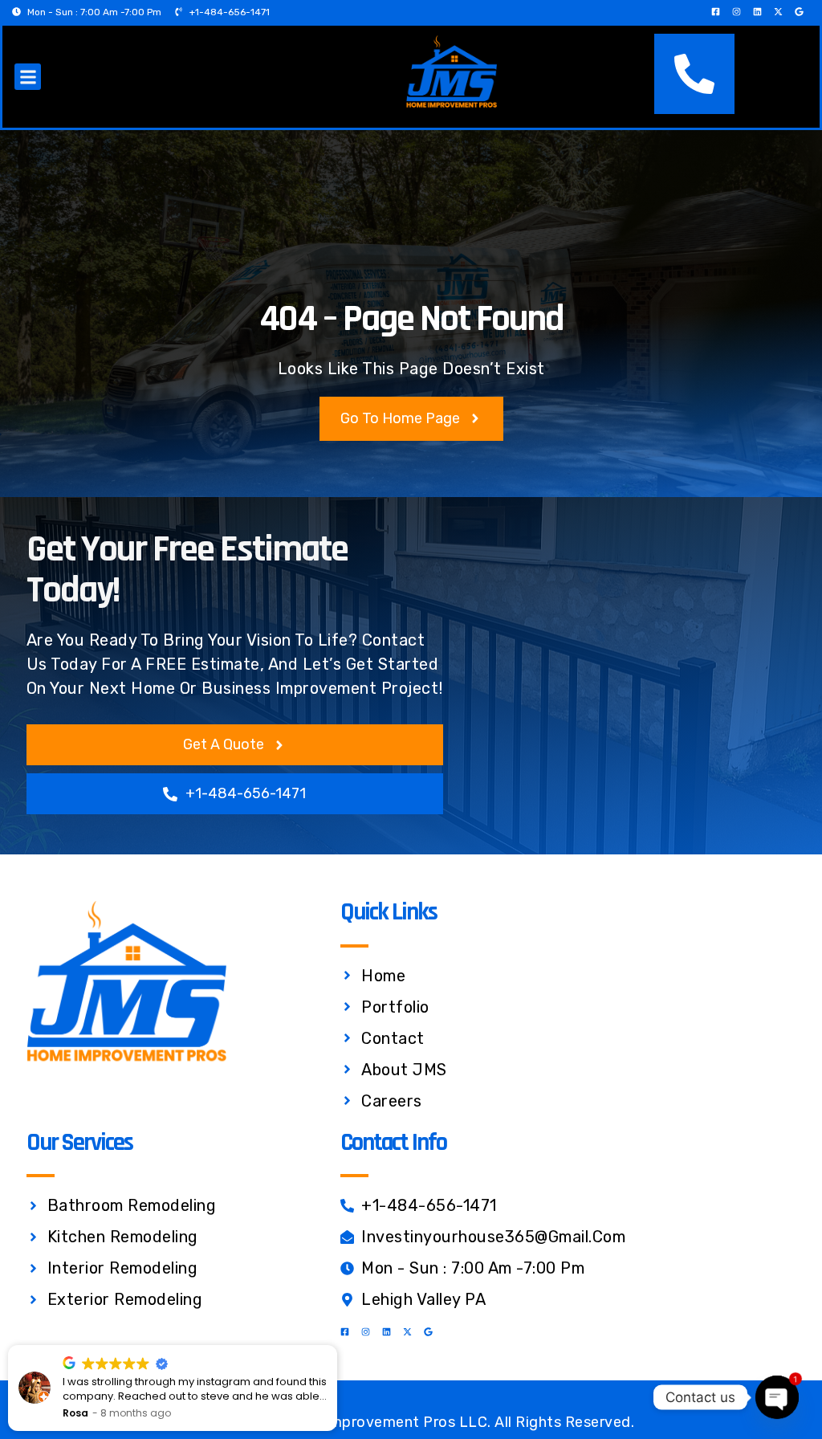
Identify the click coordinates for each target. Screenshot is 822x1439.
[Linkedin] (757, 11)
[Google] (799, 11)
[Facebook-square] (715, 11)
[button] (27, 76)
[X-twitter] (778, 11)
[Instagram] (736, 11)
